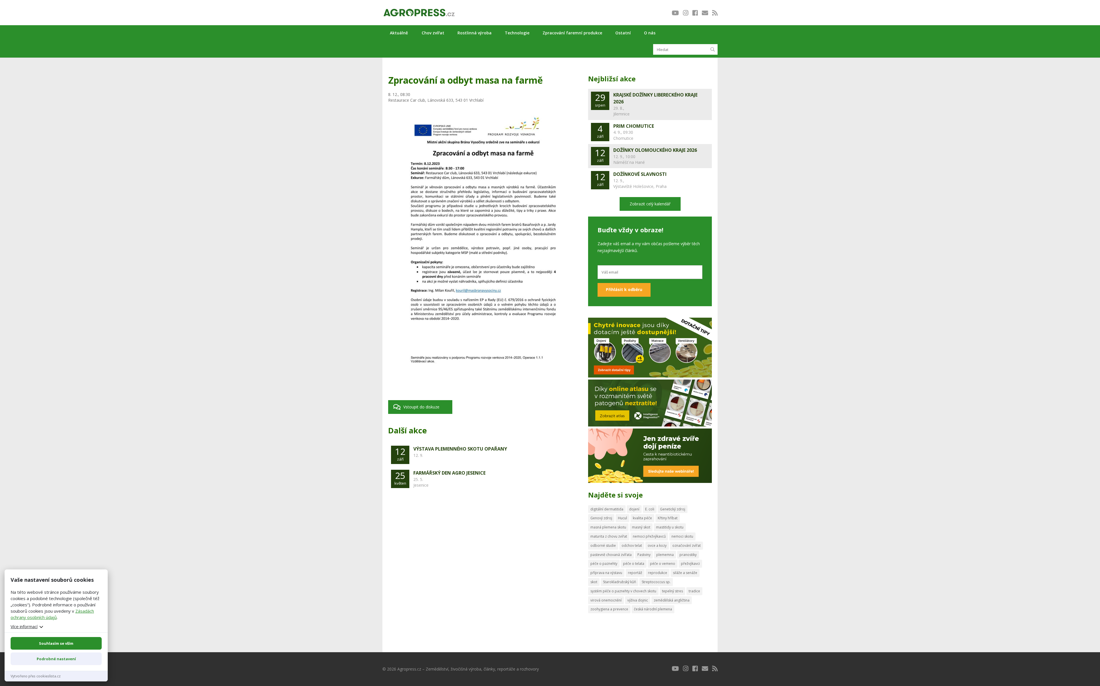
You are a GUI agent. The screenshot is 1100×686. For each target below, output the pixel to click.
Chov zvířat (433, 33)
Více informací (24, 626)
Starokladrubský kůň (619, 581)
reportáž (635, 572)
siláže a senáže (685, 572)
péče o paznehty (603, 563)
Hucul (622, 518)
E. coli (649, 509)
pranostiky (688, 554)
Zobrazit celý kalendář (650, 204)
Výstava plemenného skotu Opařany (460, 449)
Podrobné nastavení (56, 658)
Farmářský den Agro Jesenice (449, 473)
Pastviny (644, 554)
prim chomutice (633, 126)
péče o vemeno (662, 563)
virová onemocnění (606, 600)
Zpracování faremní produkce (572, 33)
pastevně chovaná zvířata (611, 554)
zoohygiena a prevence (609, 609)
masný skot (641, 527)
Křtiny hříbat (667, 518)
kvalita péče (642, 518)
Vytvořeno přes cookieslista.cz (36, 676)
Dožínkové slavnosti (640, 174)
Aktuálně (399, 33)
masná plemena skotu (608, 527)
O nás (649, 33)
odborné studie (603, 545)
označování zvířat (686, 545)
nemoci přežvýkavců (649, 536)
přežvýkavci (690, 563)
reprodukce (657, 572)
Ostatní (623, 33)
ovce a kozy (657, 545)
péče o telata (633, 563)
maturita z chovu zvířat (608, 536)
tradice (694, 591)
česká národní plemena (653, 609)
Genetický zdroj (672, 509)
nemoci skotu (682, 536)
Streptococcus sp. (656, 581)
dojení (634, 509)
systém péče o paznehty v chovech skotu (623, 591)
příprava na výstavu (606, 572)
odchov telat (632, 545)
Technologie (517, 33)
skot (593, 581)
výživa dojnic (637, 600)
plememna (665, 554)
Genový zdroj (601, 518)
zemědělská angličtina (672, 600)
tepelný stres (672, 591)
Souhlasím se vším (56, 643)
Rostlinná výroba (474, 33)
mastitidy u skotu (669, 527)
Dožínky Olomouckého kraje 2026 (655, 150)
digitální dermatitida (606, 509)
